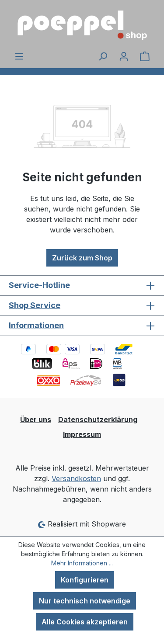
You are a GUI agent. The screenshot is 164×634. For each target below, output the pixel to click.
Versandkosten (76, 478)
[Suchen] (102, 56)
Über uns (35, 419)
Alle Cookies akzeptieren (85, 621)
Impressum (82, 434)
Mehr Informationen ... (82, 563)
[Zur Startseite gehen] (82, 25)
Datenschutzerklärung (97, 419)
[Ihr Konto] (123, 56)
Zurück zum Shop (82, 257)
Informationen (36, 325)
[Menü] (19, 56)
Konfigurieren (84, 579)
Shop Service (34, 305)
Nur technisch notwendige (84, 600)
